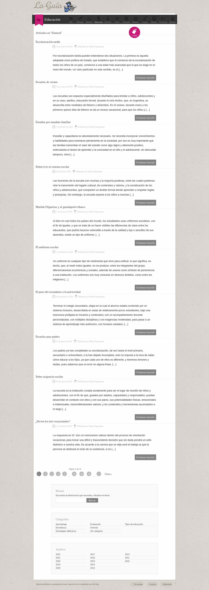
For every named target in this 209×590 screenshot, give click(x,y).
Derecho (89, 22)
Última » (108, 473)
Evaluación (95, 524)
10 (74, 473)
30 (89, 473)
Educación (99, 22)
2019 (58, 564)
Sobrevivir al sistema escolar (52, 167)
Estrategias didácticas (66, 531)
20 (82, 473)
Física (117, 22)
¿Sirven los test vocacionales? (53, 421)
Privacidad (138, 584)
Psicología (163, 22)
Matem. (154, 22)
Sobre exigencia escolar (49, 376)
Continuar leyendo (145, 77)
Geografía (126, 22)
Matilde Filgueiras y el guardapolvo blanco (60, 207)
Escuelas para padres (48, 336)
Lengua (145, 22)
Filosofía (107, 22)
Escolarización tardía (48, 42)
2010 (127, 561)
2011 (127, 557)
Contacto (152, 584)
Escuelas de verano (47, 82)
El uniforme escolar (47, 247)
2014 (92, 564)
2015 (92, 561)
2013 (92, 568)
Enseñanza (61, 527)
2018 (58, 568)
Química (172, 22)
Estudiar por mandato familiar (53, 122)
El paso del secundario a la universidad (58, 292)
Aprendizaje (61, 524)
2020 (58, 561)
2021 (58, 557)
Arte (71, 22)
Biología (80, 22)
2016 (92, 557)
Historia (136, 22)
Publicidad (167, 584)
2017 (92, 554)
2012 (127, 554)
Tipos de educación (134, 524)
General (94, 527)
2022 (58, 554)
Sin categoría (96, 531)
